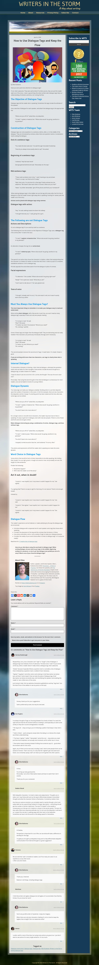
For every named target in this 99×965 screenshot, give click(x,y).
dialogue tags (28, 948)
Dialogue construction (17, 948)
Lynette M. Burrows (77, 124)
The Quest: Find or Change (79, 86)
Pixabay (37, 586)
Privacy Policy (52, 13)
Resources (40, 13)
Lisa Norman (75, 120)
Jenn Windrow (76, 116)
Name (13, 623)
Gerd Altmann (27, 586)
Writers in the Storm (56, 948)
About (30, 13)
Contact (75, 13)
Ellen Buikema (45, 948)
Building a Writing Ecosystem (80, 84)
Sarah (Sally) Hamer (77, 122)
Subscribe (65, 13)
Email (13, 629)
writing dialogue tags (17, 950)
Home (22, 13)
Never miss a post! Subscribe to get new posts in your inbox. (30, 640)
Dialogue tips (37, 948)
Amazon (42, 583)
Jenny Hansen (76, 118)
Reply (61, 689)
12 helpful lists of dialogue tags (28, 541)
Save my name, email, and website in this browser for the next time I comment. (36, 637)
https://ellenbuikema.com (29, 583)
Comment (14, 606)
